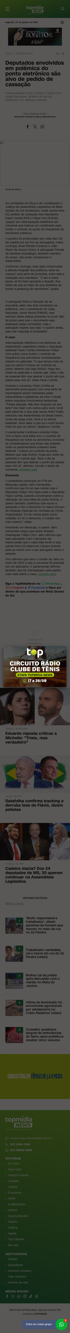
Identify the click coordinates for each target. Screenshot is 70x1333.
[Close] (66, 646)
